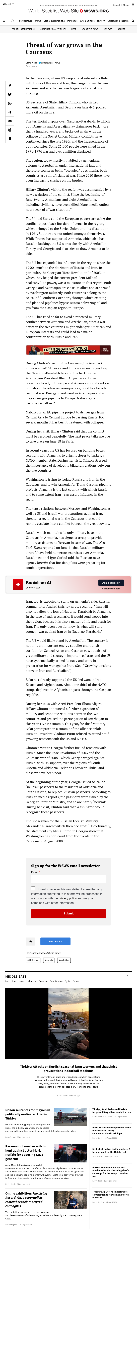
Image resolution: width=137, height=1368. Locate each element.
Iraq (7, 981)
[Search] (133, 22)
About (125, 5)
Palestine (42, 981)
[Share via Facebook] (10, 85)
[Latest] (12, 22)
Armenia (49, 960)
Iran (14, 981)
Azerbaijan (64, 960)
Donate (121, 29)
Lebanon (31, 981)
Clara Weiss (31, 62)
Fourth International (23, 29)
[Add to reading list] (10, 138)
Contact (116, 5)
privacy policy (68, 898)
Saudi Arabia (56, 981)
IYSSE (73, 29)
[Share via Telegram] (10, 112)
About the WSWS (90, 29)
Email (34, 872)
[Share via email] (10, 121)
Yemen (76, 981)
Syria (67, 981)
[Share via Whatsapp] (10, 103)
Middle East (33, 960)
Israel (21, 981)
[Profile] (133, 5)
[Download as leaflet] (10, 130)
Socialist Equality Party (53, 29)
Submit (68, 913)
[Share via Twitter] (10, 94)
